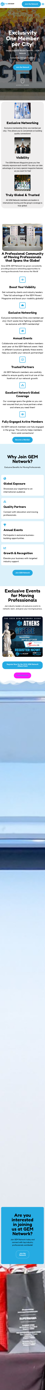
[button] (43, 4)
